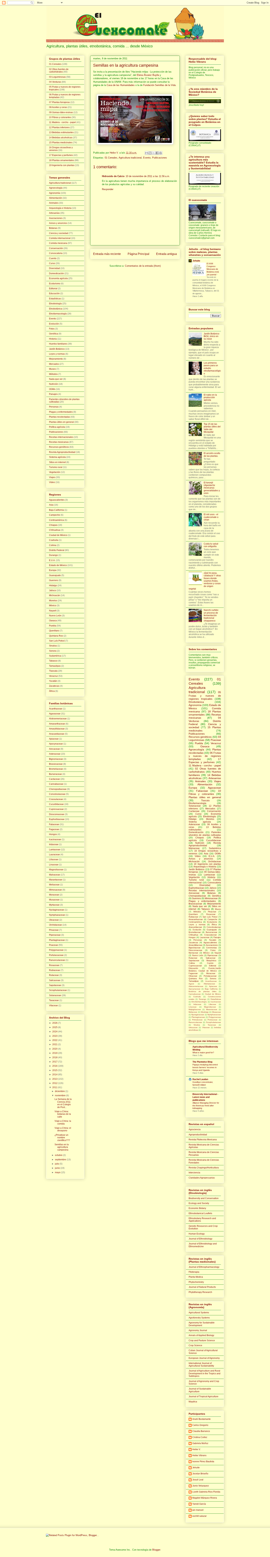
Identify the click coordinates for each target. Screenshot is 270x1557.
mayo (58, 1172)
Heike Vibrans (199, 1455)
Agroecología (55, 188)
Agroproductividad (198, 1134)
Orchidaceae (55, 925)
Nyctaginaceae (56, 910)
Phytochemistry (196, 1282)
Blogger (156, 1549)
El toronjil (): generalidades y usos (212, 488)
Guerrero (53, 580)
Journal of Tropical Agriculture (203, 1396)
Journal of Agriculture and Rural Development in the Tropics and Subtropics (204, 1373)
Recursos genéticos (59, 447)
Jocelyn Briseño (200, 1473)
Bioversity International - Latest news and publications (205, 1097)
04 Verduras (55, 82)
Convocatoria (55, 253)
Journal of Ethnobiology (200, 1238)
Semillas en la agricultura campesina (62, 1147)
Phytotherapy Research (200, 1292)
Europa (52, 570)
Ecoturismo (54, 283)
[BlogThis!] (150, 153)
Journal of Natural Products (202, 1287)
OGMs (52, 389)
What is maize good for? (203, 1052)
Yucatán (53, 681)
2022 (55, 1040)
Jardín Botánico (57, 349)
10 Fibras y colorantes (60, 117)
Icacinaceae (55, 839)
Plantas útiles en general (61, 422)
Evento (147, 157)
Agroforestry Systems (199, 1317)
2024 (55, 1031)
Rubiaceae (54, 970)
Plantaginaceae (57, 940)
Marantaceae (55, 879)
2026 (55, 1023)
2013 (55, 1079)
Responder (107, 189)
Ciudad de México (58, 535)
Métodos (53, 374)
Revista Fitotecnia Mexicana (203, 1139)
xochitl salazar (199, 1516)
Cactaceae (54, 779)
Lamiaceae (54, 849)
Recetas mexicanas (59, 442)
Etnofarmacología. (199, 1002)
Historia (53, 339)
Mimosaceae (55, 890)
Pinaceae (54, 930)
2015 (55, 1070)
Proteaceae (212, 1020)
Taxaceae (54, 1000)
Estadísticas (55, 298)
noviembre (60, 1095)
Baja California (56, 510)
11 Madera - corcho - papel (62, 122)
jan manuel (198, 1510)
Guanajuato (55, 575)
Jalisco (52, 590)
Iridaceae (53, 844)
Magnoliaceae (56, 869)
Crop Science (195, 1345)
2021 (55, 1044)
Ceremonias (211, 948)
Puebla (52, 625)
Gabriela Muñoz (200, 1443)
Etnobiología (55, 303)
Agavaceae (54, 713)
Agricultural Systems (199, 1312)
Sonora (52, 651)
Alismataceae (209, 984)
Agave (191, 984)
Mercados (54, 364)
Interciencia (194, 1172)
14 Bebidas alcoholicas (60, 137)
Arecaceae (54, 749)
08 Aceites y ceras (58, 107)
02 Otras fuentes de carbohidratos (59, 70)
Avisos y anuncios (58, 223)
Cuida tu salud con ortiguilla (211, 545)
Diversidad (54, 268)
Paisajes (53, 394)
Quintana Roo (56, 636)
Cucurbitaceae (56, 804)
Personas (54, 407)
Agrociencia (195, 1129)
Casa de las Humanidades (121, 85)
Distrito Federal (56, 550)
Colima (52, 545)
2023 (55, 1036)
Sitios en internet (57, 462)
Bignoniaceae (56, 759)
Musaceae (54, 899)
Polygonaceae (56, 950)
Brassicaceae (56, 764)
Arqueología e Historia (60, 208)
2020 (55, 1049)
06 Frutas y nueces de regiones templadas (205, 756)
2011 (55, 1087)
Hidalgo (53, 585)
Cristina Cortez (199, 1437)
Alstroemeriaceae (58, 718)
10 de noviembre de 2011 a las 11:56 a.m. (148, 176)
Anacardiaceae (56, 734)
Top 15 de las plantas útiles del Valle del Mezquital (212, 428)
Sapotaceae (55, 985)
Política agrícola (57, 427)
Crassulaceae (56, 799)
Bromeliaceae (56, 769)
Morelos (53, 600)
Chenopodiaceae (57, 789)
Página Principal (138, 253)
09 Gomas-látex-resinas (61, 112)
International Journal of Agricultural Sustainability (201, 1364)
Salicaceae (54, 980)
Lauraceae (54, 854)
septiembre (61, 1159)
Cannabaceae (56, 784)
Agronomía (54, 193)
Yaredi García (199, 1504)
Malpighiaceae (195, 1009)
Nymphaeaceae (57, 915)
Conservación (56, 248)
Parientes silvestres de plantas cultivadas (205, 833)
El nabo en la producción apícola (210, 397)
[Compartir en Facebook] (157, 153)
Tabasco (53, 660)
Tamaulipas (55, 666)
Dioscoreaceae (56, 814)
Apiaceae (54, 739)
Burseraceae (55, 774)
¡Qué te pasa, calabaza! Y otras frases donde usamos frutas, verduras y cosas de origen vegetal (205, 581)
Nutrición (53, 384)
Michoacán (54, 595)
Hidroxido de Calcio (113, 176)
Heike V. (196, 1449)
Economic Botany (197, 1208)
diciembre (60, 1091)
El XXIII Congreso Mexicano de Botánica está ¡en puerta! (213, 268)
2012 (55, 1083)
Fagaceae (54, 829)
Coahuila (53, 540)
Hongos (53, 834)
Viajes (52, 477)
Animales (53, 203)
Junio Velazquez (200, 1485)
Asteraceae (54, 754)
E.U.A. (52, 560)
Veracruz (53, 676)
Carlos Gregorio (200, 1425)
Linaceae (53, 864)
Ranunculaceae (57, 960)
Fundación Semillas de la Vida (159, 85)
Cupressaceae (56, 809)
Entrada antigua (166, 253)
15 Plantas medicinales (60, 142)
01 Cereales (111, 157)
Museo (52, 369)
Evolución (54, 323)
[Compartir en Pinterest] (160, 153)
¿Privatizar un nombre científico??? (62, 1138)
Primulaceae (197, 1020)
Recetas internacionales (61, 437)
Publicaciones (159, 157)
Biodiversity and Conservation (204, 1198)
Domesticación (56, 273)
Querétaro (54, 630)
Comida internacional (60, 238)
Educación (54, 293)
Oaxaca (53, 620)
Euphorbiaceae (56, 819)
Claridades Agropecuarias (202, 1177)
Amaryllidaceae (57, 728)
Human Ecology (197, 1233)
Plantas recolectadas (59, 417)
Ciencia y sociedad (58, 233)
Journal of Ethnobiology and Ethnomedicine (203, 1245)
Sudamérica (55, 656)
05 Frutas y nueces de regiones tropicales (205, 695)
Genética (53, 333)
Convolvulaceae (57, 794)
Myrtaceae (54, 905)
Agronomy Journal (198, 1330)
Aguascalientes (56, 500)
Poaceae (53, 945)
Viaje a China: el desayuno (63, 1129)
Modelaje (205, 1012)
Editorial (53, 288)
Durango (53, 555)
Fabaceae (54, 824)
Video (52, 482)
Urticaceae (193, 1027)
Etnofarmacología (58, 313)
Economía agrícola (58, 278)
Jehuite (196, 261)
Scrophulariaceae (58, 990)
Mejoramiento (56, 359)
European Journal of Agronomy (204, 1358)
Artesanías (54, 213)
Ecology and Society (199, 1203)
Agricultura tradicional (130, 157)
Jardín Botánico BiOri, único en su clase (211, 336)
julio (57, 1164)
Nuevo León (55, 615)
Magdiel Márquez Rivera (204, 1498)
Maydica (193, 1401)
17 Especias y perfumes (61, 155)
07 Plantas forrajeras (59, 102)
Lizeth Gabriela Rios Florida (206, 1492)
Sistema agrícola (57, 457)
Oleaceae (54, 920)
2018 (55, 1057)
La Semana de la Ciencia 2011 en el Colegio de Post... (63, 1103)
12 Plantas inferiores (59, 127)
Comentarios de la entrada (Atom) (143, 265)
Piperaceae (55, 935)
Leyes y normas (57, 354)
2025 (55, 1027)
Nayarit (52, 610)
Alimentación (55, 198)
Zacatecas (54, 686)
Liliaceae (53, 859)
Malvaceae (54, 874)
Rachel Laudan (200, 1079)
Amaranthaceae (57, 723)
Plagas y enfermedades (61, 412)
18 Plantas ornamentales (61, 160)
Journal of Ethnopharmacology (204, 1267)
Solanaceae (55, 995)
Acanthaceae (55, 708)
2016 (55, 1066)
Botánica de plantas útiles (202, 991)
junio (57, 1168)
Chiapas (53, 525)
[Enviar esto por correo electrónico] (146, 153)
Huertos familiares (58, 344)
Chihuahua (54, 530)
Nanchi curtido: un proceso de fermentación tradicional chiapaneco (211, 615)
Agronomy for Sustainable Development (202, 1324)
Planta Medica (196, 1277)
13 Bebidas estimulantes (61, 132)
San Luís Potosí (57, 640)
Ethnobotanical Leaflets (200, 1213)
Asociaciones (55, 218)
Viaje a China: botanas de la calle (63, 1114)
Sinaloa (53, 645)
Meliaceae (54, 884)
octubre (59, 1155)
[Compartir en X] (153, 153)
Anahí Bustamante (201, 1419)
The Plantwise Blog (202, 1062)
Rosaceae (54, 965)
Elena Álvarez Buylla (148, 75)
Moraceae (54, 894)
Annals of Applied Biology (201, 1335)
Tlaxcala (53, 671)
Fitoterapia (194, 1272)
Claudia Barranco (201, 1431)
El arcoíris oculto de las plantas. (212, 454)
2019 (55, 1053)
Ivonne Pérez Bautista (203, 1461)
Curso (52, 263)
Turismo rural (55, 467)
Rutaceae (54, 975)
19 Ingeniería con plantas (61, 165)
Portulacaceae (56, 955)
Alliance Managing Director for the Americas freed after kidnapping (205, 1105)
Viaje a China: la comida (63, 1122)
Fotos (52, 328)
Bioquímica (211, 960)
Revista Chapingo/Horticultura (204, 1167)
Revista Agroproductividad (62, 452)
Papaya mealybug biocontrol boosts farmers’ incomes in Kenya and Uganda (205, 1067)
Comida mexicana (58, 243)
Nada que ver (56, 379)
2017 (55, 1061)
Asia (51, 505)
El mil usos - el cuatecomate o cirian (211, 517)
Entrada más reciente (107, 253)
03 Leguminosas (57, 77)
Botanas (53, 228)
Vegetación (54, 472)
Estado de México (58, 565)
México (52, 605)
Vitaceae (53, 1005)
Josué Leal (197, 1479)
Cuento (52, 258)
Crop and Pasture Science (202, 1340)
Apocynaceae (56, 744)
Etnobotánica (55, 308)
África (52, 691)
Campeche (54, 515)
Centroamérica (56, 520)
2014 (55, 1074)
